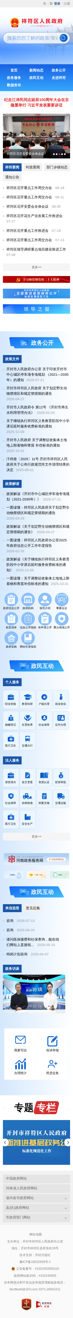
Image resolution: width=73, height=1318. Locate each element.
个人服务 (12, 682)
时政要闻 (33, 167)
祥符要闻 (12, 167)
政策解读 (12, 484)
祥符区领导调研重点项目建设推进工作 (36, 249)
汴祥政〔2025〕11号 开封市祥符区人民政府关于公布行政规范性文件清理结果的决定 (37, 464)
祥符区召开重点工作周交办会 (29, 188)
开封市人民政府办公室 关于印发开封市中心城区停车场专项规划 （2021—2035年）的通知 (37, 374)
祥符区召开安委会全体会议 (27, 206)
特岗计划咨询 (16, 954)
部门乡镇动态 (57, 167)
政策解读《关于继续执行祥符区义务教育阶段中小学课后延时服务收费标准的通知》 (37, 564)
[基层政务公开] (36, 293)
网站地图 (35, 1234)
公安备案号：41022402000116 (37, 1268)
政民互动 (42, 666)
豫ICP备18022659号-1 (35, 1261)
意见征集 (33, 908)
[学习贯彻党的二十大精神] (36, 279)
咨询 (9, 921)
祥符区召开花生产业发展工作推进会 (39, 153)
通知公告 (12, 177)
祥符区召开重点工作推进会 (27, 231)
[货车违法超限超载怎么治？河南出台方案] (34, 994)
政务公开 (42, 343)
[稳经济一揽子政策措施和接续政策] (36, 1142)
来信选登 (12, 908)
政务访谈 (12, 969)
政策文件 (12, 359)
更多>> (36, 267)
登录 (57, 3)
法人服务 (12, 760)
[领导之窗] (36, 308)
